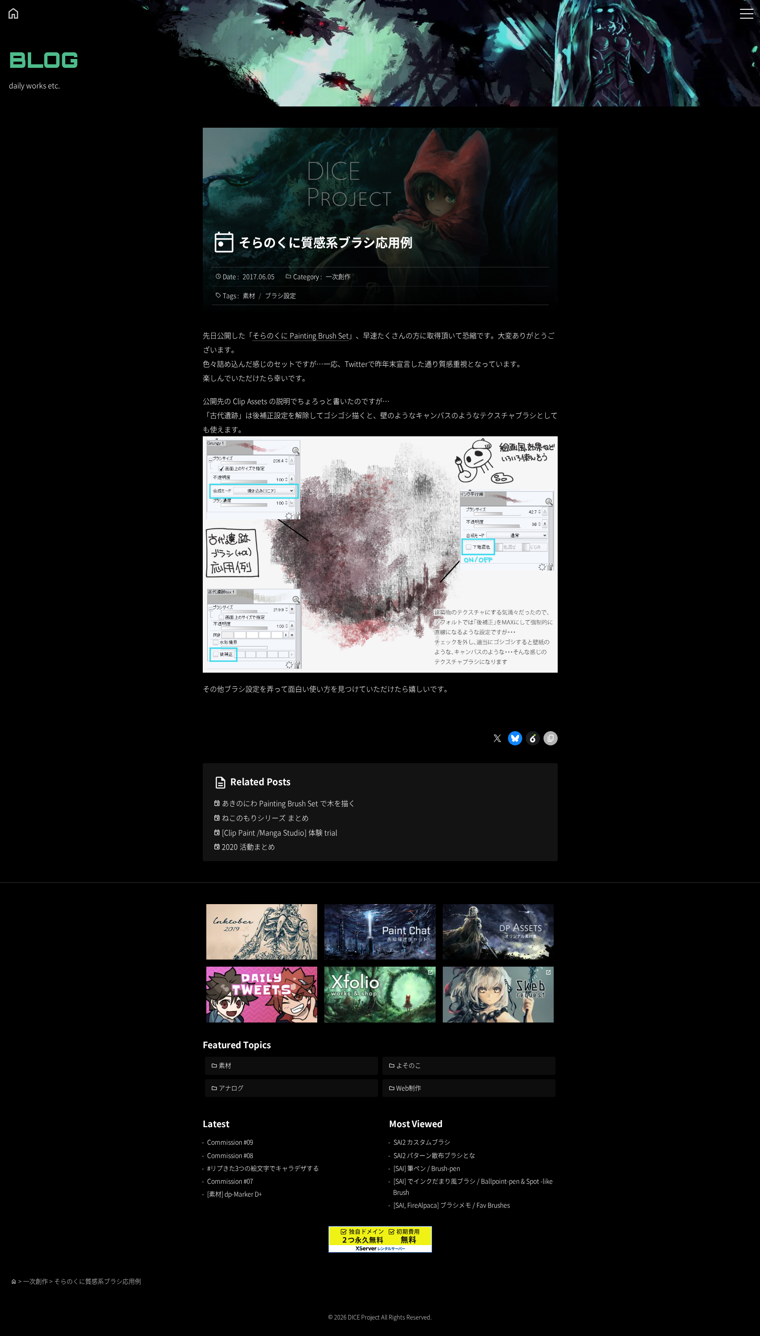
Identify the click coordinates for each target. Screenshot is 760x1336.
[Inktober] (262, 932)
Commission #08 (230, 1155)
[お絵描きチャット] (380, 932)
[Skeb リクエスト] (498, 994)
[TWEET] (262, 994)
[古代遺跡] (380, 665)
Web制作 (408, 1087)
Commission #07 (230, 1180)
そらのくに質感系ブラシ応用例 (326, 242)
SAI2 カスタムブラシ (422, 1141)
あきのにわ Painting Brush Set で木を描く (288, 803)
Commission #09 (230, 1141)
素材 (249, 295)
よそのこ (408, 1065)
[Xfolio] (380, 994)
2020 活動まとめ (248, 846)
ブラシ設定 (280, 295)
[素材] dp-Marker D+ (234, 1193)
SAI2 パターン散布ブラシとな (434, 1155)
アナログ (231, 1087)
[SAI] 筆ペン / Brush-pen (427, 1168)
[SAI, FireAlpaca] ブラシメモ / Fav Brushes (452, 1204)
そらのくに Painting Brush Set (300, 335)
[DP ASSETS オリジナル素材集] (498, 932)
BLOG (44, 59)
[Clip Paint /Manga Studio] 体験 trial (279, 832)
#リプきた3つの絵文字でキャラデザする (263, 1168)
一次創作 (338, 276)
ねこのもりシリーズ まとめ (265, 817)
